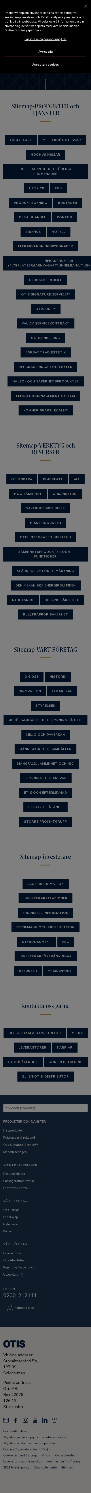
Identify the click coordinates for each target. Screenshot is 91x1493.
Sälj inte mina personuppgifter (45, 39)
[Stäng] (86, 6)
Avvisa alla (45, 51)
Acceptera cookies (45, 64)
